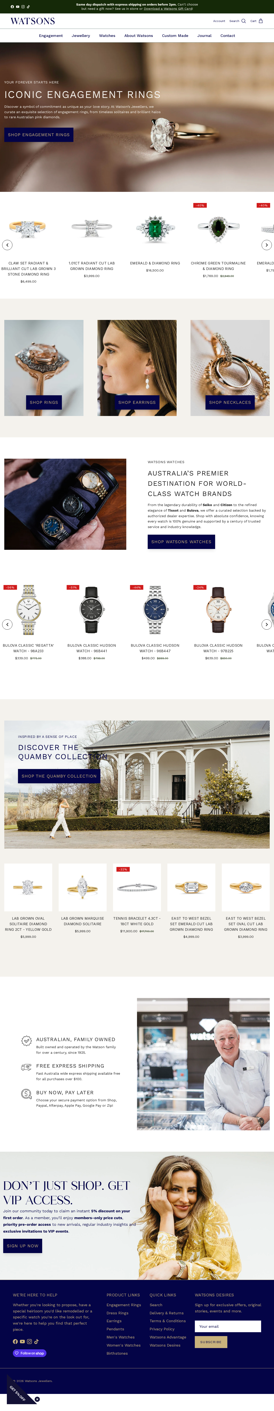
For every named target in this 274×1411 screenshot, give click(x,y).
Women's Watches (124, 1345)
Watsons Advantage (168, 1337)
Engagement (51, 35)
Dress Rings (117, 1313)
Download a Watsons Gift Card (168, 9)
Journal (204, 35)
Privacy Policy (162, 1329)
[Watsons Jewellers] (33, 21)
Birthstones (117, 1353)
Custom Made (175, 35)
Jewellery (81, 35)
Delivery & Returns (167, 1313)
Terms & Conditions (168, 1321)
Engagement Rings (124, 1305)
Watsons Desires (165, 1345)
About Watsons (138, 35)
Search (156, 1305)
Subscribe (211, 1342)
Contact (227, 35)
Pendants (115, 1329)
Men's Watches (121, 1337)
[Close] (36, 1398)
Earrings (114, 1321)
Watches (107, 35)
